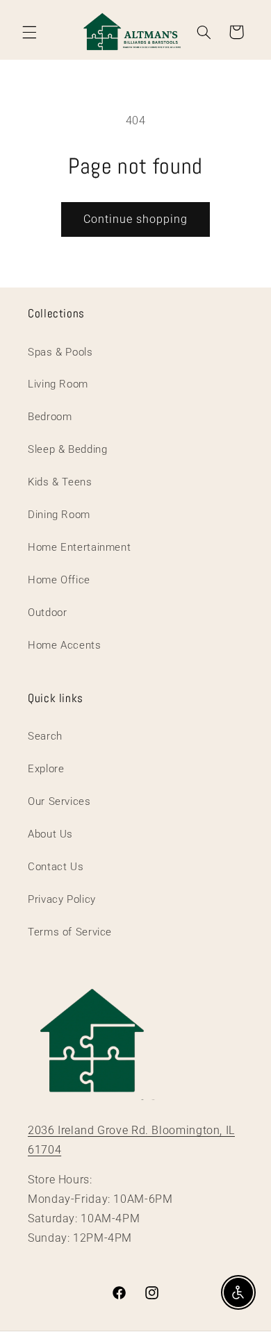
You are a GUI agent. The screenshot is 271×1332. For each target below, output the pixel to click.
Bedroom (50, 416)
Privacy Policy (62, 899)
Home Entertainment (79, 547)
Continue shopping (135, 219)
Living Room (58, 384)
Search (45, 736)
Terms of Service (70, 932)
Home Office (59, 580)
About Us (50, 834)
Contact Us (55, 866)
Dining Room (59, 514)
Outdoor (47, 612)
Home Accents (64, 645)
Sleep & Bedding (67, 449)
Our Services (59, 801)
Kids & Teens (60, 482)
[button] (29, 32)
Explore (46, 769)
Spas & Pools (60, 352)
